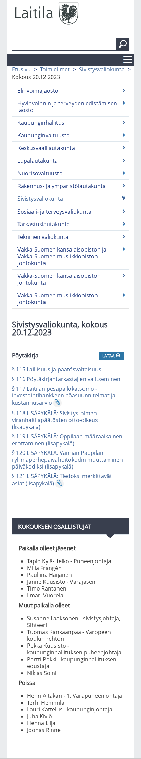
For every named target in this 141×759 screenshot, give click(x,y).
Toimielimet (55, 69)
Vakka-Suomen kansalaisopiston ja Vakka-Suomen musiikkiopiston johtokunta (61, 256)
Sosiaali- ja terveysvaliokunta (54, 211)
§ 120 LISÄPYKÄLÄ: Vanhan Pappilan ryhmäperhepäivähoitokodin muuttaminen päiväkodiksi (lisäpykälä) (67, 459)
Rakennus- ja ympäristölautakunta (61, 186)
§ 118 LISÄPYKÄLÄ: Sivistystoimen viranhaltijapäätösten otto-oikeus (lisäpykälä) (55, 420)
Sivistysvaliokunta (102, 69)
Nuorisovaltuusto (40, 173)
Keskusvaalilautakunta (46, 148)
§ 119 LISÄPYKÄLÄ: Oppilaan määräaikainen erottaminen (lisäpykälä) (67, 440)
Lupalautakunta (37, 160)
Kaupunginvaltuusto (43, 135)
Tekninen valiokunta (42, 237)
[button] (122, 44)
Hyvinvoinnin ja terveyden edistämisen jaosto (67, 106)
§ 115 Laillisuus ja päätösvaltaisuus (56, 369)
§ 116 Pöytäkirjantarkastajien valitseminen (66, 379)
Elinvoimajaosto (38, 90)
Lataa (109, 355)
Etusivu (21, 69)
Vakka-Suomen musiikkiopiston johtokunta (57, 299)
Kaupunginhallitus (40, 122)
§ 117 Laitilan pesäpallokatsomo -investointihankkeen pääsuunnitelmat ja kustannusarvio (63, 395)
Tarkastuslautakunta (43, 224)
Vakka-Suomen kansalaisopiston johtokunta (59, 279)
